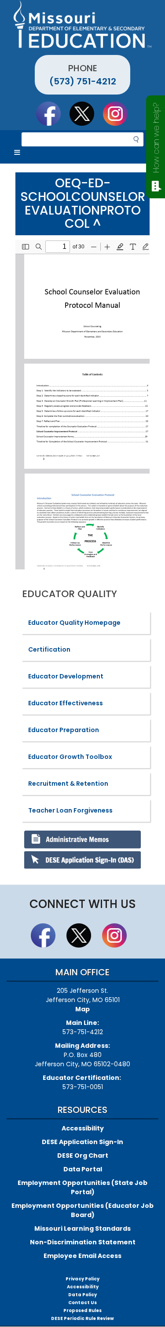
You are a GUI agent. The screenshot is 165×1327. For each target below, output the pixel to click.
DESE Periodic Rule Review (82, 1318)
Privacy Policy (82, 1279)
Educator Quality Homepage (74, 622)
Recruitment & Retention (68, 783)
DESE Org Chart (82, 1155)
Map (82, 1009)
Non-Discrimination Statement (83, 1242)
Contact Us (82, 1302)
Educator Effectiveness (65, 703)
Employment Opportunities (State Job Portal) (82, 1187)
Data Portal (82, 1169)
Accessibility (83, 1128)
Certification (49, 649)
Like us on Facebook (52, 113)
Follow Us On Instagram (119, 113)
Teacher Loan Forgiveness (70, 810)
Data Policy (82, 1294)
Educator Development (65, 676)
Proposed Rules (82, 1310)
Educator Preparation (63, 729)
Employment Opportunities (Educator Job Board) (82, 1210)
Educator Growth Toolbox (70, 756)
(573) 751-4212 (82, 81)
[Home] (82, 24)
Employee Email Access (82, 1255)
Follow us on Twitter (86, 113)
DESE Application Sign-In (82, 1141)
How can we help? (155, 138)
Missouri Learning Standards (82, 1228)
